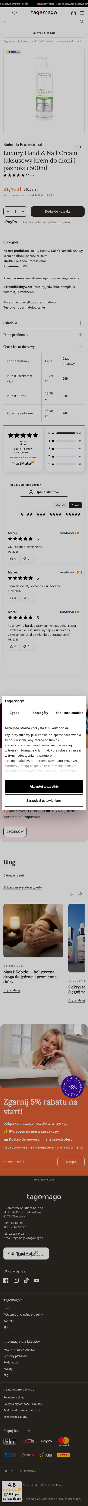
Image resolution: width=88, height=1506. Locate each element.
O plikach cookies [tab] (69, 713)
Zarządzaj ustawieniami (44, 800)
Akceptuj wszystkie (44, 786)
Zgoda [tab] (14, 713)
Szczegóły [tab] (40, 713)
